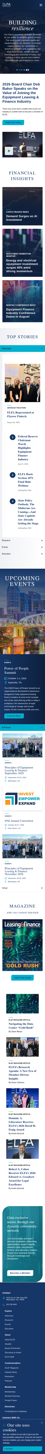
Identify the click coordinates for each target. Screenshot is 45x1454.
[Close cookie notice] (42, 1422)
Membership (10, 1392)
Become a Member (20, 1273)
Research (9, 1320)
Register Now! (14, 716)
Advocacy (9, 1316)
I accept (8, 1449)
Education (9, 1329)
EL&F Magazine (12, 1368)
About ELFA (10, 1340)
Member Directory (12, 1396)
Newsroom (9, 1376)
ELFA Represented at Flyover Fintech (20, 414)
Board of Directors (12, 1348)
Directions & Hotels (13, 1353)
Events (8, 1324)
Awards (8, 1344)
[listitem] (22, 206)
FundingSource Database (16, 1411)
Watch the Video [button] (13, 122)
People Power (11, 1400)
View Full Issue (22, 978)
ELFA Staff (9, 1357)
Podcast (8, 1381)
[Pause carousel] (27, 70)
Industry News (11, 1372)
